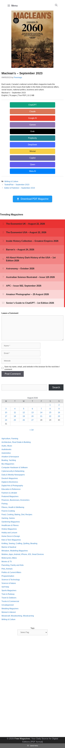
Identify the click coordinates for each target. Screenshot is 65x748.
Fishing (5, 504)
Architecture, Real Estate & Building (16, 442)
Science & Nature (9, 583)
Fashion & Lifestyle (9, 493)
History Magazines (9, 529)
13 (32, 412)
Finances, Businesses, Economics (15, 500)
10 (6, 412)
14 (41, 412)
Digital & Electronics (10, 482)
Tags (32, 628)
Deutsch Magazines (10, 478)
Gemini (32, 125)
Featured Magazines (10, 496)
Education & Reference (11, 489)
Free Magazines (22, 738)
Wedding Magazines (10, 609)
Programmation (8, 576)
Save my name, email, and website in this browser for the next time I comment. (32, 368)
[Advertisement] (24, 686)
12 (24, 412)
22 (50, 416)
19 (24, 416)
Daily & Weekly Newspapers (13, 475)
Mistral (33, 151)
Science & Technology (11, 580)
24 (6, 420)
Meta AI (32, 171)
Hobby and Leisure (9, 533)
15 (50, 412)
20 (32, 416)
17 (6, 416)
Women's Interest (9, 612)
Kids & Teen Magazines (11, 540)
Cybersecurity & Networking (13, 471)
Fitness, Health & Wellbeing (13, 507)
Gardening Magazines (11, 522)
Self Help (5, 587)
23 (59, 416)
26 (24, 420)
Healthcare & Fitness (10, 525)
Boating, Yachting (9, 460)
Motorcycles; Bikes (9, 558)
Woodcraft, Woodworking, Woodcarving (18, 616)
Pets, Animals (7, 569)
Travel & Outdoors (9, 598)
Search (56, 387)
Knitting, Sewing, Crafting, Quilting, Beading (19, 543)
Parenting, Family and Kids (13, 565)
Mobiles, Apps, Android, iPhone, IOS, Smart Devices (23, 554)
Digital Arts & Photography (12, 486)
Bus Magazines (8, 464)
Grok (32, 131)
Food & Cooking (8, 511)
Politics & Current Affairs (11, 572)
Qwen (32, 164)
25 (15, 420)
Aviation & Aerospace (10, 457)
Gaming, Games (8, 518)
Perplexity (32, 138)
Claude (32, 111)
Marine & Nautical (9, 547)
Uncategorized (8, 605)
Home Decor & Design (11, 536)
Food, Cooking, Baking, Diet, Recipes (17, 514)
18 (15, 416)
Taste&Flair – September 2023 (16, 185)
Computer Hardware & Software (15, 467)
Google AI (32, 118)
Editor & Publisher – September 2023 (19, 188)
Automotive (6, 453)
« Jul (32, 430)
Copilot (32, 158)
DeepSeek (32, 144)
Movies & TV (7, 562)
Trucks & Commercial (10, 601)
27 (32, 420)
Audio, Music (7, 446)
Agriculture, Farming (10, 439)
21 (41, 416)
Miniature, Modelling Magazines (15, 551)
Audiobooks (6, 449)
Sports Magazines (9, 590)
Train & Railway (8, 594)
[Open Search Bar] (56, 5)
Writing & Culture (11, 181)
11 (15, 412)
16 (59, 412)
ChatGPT (32, 105)
